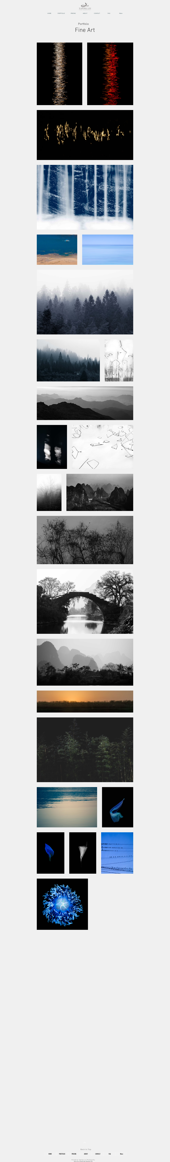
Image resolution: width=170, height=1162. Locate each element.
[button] (61, 13)
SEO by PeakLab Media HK (83, 1161)
